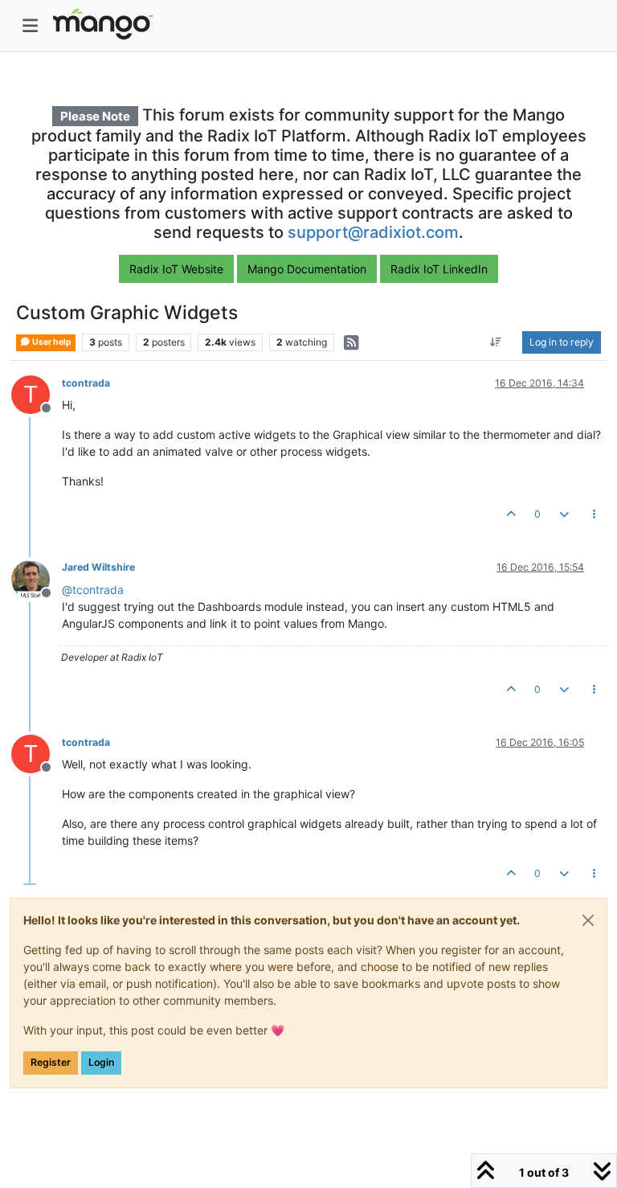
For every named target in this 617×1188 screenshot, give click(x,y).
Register (51, 1062)
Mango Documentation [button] (306, 269)
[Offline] (36, 577)
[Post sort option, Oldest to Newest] (496, 342)
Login (101, 1062)
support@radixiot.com (373, 232)
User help (51, 342)
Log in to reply (561, 342)
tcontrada (86, 383)
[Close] (588, 920)
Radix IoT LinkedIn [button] (439, 269)
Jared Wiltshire (98, 567)
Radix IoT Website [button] (176, 269)
